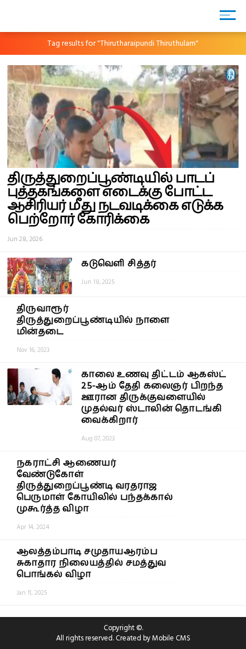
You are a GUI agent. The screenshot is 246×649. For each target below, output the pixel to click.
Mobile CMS (171, 638)
